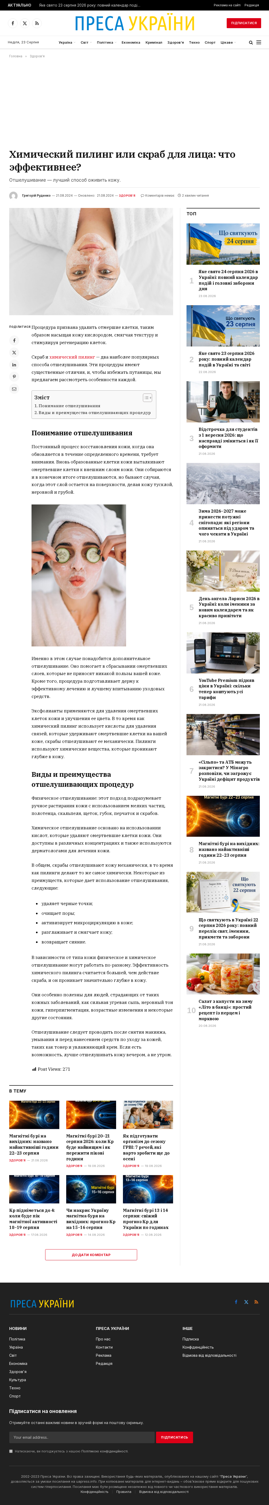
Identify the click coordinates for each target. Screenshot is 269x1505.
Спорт (210, 42)
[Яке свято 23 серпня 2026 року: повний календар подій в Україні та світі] (223, 325)
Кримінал (154, 42)
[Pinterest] (14, 377)
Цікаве (227, 42)
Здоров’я (175, 42)
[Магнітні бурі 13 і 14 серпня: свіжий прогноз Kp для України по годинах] (148, 1189)
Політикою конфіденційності (104, 1451)
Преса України (233, 1476)
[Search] (251, 42)
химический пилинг (72, 357)
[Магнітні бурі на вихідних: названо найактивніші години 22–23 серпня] (34, 1115)
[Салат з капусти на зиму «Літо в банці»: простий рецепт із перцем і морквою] (223, 974)
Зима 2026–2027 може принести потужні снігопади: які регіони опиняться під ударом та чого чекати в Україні (226, 522)
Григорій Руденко (36, 195)
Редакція (252, 5)
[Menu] (258, 42)
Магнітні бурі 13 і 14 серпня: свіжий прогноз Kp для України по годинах (145, 1219)
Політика (105, 42)
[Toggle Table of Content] (145, 397)
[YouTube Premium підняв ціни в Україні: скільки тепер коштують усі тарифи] (223, 653)
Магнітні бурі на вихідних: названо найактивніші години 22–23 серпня (33, 1144)
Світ (85, 42)
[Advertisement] (134, 103)
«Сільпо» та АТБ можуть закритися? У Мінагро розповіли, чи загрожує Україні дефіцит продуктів (229, 770)
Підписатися (244, 23)
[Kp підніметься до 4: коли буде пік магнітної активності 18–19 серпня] (34, 1189)
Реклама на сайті (227, 5)
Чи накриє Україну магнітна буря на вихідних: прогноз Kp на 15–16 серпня (91, 1219)
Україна (65, 42)
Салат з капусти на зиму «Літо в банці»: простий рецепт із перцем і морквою (226, 1010)
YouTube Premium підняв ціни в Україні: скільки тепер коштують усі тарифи (226, 689)
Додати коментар (91, 1255)
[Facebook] (14, 340)
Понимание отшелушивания (69, 405)
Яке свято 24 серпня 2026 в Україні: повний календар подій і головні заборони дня (228, 280)
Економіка (131, 42)
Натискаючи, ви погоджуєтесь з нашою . (71, 1451)
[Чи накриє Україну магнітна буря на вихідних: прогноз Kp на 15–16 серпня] (91, 1189)
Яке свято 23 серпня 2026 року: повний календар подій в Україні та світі (91, 5)
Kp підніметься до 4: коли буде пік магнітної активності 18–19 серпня (33, 1219)
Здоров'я (127, 195)
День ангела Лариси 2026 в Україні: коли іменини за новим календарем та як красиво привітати (229, 607)
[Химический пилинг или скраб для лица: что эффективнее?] (91, 261)
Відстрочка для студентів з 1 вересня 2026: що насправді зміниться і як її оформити (228, 438)
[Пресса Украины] (134, 23)
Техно (194, 42)
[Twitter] (14, 353)
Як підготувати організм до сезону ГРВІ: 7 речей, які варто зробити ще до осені (146, 1147)
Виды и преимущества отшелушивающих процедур (95, 412)
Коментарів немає (159, 195)
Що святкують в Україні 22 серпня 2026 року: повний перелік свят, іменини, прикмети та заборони (228, 928)
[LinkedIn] (14, 365)
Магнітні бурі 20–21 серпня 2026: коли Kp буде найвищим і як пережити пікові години (90, 1147)
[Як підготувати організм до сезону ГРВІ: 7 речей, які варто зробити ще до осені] (148, 1115)
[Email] (14, 389)
